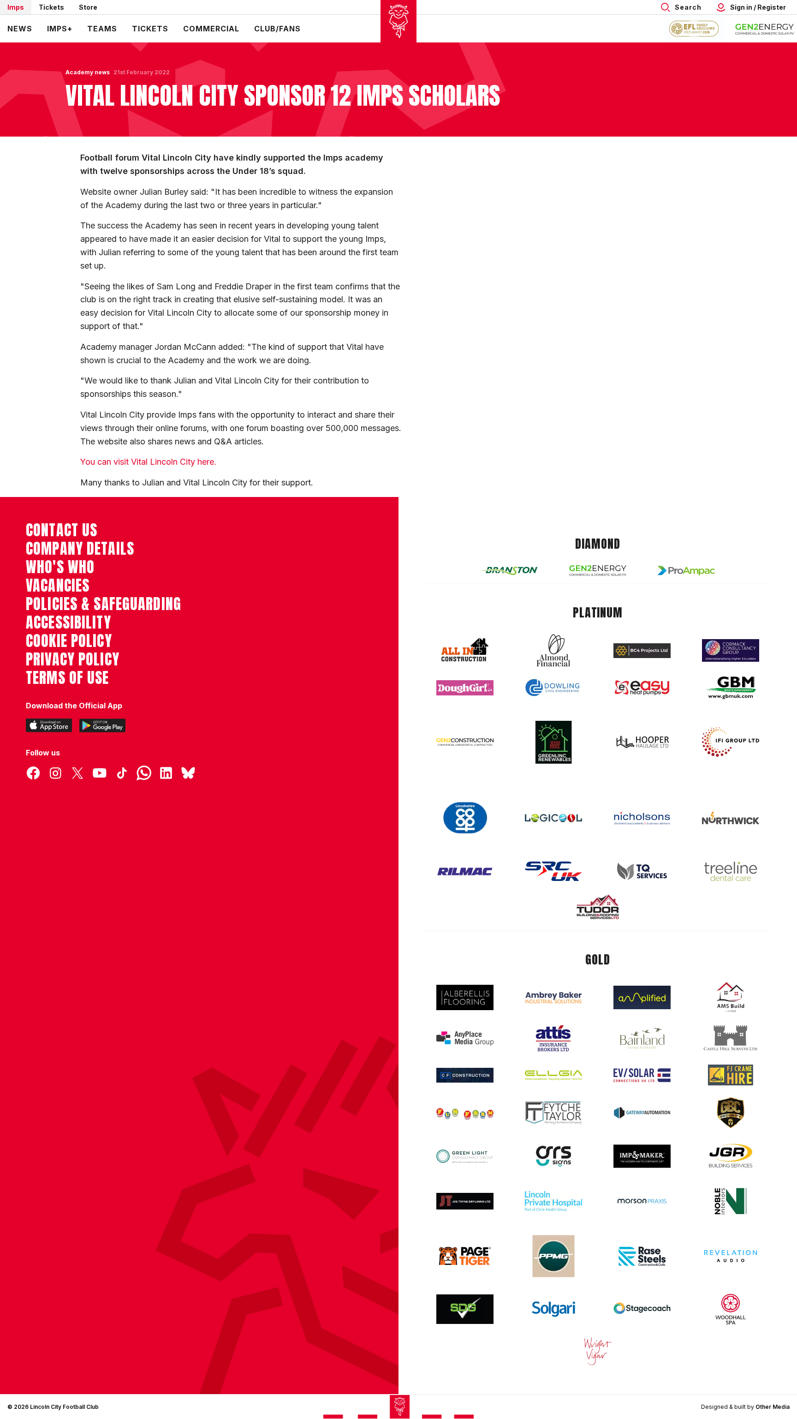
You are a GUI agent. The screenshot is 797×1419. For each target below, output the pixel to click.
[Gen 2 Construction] (465, 742)
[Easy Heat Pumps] (642, 688)
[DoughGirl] (465, 687)
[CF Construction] (465, 1075)
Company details (80, 548)
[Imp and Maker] (642, 1156)
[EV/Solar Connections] (642, 1075)
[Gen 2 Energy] (597, 570)
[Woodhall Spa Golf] (730, 1309)
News (19, 28)
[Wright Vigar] (597, 1351)
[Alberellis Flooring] (465, 997)
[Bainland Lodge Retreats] (642, 1038)
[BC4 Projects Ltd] (642, 650)
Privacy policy (72, 659)
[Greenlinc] (553, 742)
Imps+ (59, 28)
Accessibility (68, 622)
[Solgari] (553, 1309)
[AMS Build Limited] (730, 997)
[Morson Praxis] (642, 1201)
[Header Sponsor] (764, 28)
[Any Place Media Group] (465, 1038)
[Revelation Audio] (730, 1256)
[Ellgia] (553, 1075)
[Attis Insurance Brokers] (553, 1038)
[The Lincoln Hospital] (553, 1201)
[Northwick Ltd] (730, 818)
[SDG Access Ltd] (465, 1309)
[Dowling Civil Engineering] (553, 688)
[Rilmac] (465, 871)
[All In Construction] (465, 650)
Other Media (772, 1406)
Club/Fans (277, 28)
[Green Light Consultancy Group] (465, 1156)
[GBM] (730, 688)
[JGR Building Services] (730, 1156)
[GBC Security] (730, 1113)
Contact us (61, 530)
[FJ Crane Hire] (730, 1075)
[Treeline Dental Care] (730, 871)
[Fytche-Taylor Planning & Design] (553, 1113)
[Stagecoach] (642, 1309)
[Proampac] (686, 570)
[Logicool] (553, 818)
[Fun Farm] (465, 1113)
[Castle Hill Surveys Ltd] (730, 1038)
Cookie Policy (69, 641)
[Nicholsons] (642, 818)
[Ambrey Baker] (553, 997)
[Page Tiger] (465, 1256)
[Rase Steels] (642, 1256)
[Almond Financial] (553, 650)
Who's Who (60, 567)
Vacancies (57, 585)
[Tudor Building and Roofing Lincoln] (597, 907)
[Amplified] (642, 997)
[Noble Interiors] (730, 1201)
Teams (102, 28)
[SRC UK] (553, 871)
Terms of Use (67, 678)
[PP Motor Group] (553, 1256)
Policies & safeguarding (103, 604)
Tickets (51, 7)
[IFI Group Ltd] (730, 742)
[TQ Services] (642, 871)
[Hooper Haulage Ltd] (642, 742)
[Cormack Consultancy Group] (730, 650)
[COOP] (465, 818)
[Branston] (509, 570)
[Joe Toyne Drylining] (465, 1201)
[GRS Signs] (553, 1156)
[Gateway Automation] (642, 1112)
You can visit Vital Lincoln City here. (148, 462)
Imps (15, 7)
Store (88, 7)
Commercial (211, 28)
